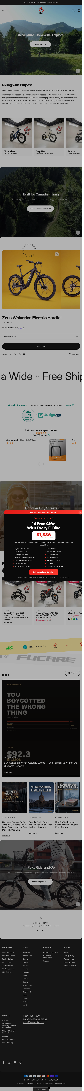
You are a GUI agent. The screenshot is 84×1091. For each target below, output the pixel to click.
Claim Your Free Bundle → (44, 572)
